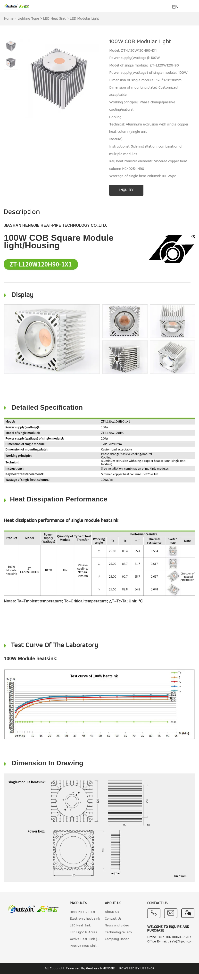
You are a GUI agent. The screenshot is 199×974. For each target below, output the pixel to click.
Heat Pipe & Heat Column (85, 912)
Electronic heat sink (85, 919)
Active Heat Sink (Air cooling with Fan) (85, 939)
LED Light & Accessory (85, 932)
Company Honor (117, 939)
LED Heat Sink (54, 19)
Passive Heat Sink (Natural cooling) (85, 946)
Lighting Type (28, 19)
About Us (112, 912)
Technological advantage (120, 932)
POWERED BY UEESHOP (137, 968)
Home (9, 19)
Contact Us (113, 919)
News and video (117, 925)
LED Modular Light (84, 19)
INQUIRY (126, 190)
